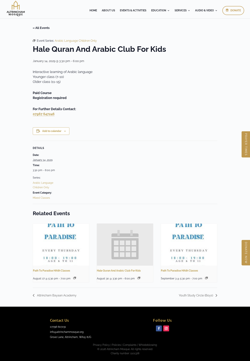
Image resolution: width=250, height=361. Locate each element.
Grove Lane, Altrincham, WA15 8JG (70, 337)
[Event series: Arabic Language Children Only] (139, 278)
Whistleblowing (148, 344)
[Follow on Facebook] (159, 328)
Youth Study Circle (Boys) (196, 295)
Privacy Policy (101, 344)
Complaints (130, 344)
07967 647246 (44, 114)
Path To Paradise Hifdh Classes (51, 270)
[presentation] (61, 245)
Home (93, 10)
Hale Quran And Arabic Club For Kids (119, 270)
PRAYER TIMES (246, 144)
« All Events (41, 28)
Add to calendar (51, 131)
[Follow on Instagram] (166, 328)
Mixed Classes (41, 197)
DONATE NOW (246, 253)
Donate (235, 10)
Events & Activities (133, 10)
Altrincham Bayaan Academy (56, 295)
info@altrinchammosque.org (67, 331)
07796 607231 (58, 326)
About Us (108, 10)
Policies (116, 344)
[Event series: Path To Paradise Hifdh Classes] (74, 278)
